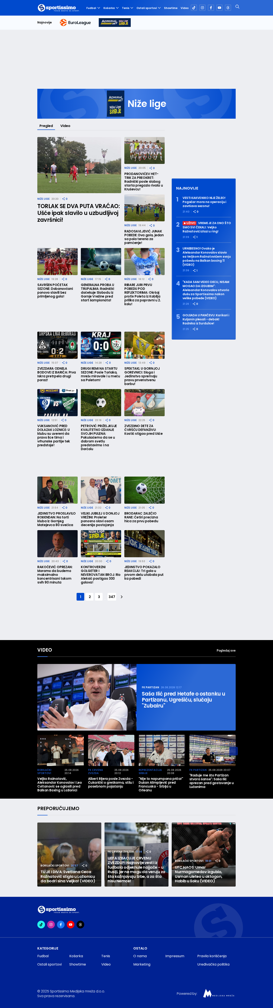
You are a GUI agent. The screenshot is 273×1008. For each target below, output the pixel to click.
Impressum (174, 956)
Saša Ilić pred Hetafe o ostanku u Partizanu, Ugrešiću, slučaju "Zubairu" (183, 700)
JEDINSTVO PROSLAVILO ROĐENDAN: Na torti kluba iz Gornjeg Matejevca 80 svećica (56, 519)
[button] (233, 751)
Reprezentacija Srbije (150, 771)
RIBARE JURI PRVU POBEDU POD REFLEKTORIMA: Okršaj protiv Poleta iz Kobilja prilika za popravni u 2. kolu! (142, 294)
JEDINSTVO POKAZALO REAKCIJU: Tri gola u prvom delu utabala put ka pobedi (144, 573)
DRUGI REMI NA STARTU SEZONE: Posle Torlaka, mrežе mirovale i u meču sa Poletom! (100, 374)
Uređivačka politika (213, 964)
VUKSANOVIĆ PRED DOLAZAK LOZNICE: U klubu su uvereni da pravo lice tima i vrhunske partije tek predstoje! (53, 435)
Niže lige (43, 198)
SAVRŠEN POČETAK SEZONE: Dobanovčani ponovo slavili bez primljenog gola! (55, 290)
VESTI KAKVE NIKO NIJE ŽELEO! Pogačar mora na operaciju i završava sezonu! (204, 202)
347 (112, 596)
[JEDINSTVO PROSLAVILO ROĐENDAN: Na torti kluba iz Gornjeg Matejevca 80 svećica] (57, 490)
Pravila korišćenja (212, 956)
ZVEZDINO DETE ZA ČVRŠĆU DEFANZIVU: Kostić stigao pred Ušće (143, 430)
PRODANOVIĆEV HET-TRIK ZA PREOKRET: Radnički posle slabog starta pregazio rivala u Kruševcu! (143, 181)
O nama (140, 956)
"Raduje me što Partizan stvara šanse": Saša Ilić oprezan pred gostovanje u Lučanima (211, 781)
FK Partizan (150, 687)
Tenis (125, 8)
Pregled (46, 125)
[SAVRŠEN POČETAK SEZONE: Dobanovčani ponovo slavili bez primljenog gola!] (57, 261)
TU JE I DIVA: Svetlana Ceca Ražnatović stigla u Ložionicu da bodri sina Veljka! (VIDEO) (68, 876)
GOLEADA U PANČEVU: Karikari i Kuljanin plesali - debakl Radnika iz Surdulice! (206, 319)
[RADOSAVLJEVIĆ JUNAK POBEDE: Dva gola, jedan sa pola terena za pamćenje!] (144, 208)
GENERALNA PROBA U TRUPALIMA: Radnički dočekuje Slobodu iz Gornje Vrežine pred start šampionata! (97, 292)
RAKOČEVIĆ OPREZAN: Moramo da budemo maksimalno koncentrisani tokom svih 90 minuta (55, 574)
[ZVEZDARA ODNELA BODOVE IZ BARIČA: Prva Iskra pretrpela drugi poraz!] (57, 345)
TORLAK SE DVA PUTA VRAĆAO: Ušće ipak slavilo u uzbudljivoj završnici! (78, 213)
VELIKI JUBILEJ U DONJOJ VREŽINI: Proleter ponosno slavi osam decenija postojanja (100, 519)
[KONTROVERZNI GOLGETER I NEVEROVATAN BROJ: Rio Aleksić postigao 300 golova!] (101, 543)
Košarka (109, 8)
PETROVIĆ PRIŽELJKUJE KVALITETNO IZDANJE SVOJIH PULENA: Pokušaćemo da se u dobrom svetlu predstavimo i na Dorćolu (99, 437)
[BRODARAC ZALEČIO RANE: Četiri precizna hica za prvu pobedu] (144, 490)
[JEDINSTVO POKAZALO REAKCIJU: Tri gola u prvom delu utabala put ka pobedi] (144, 543)
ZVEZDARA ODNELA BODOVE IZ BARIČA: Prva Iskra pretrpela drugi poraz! (56, 374)
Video (185, 8)
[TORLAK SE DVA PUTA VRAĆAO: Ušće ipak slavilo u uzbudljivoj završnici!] (79, 165)
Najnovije (44, 22)
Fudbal (91, 8)
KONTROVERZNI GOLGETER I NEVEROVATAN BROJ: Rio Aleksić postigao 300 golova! (100, 574)
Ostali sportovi (146, 8)
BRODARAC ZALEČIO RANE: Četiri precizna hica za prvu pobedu (141, 517)
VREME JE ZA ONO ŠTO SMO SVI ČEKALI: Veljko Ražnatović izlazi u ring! (207, 227)
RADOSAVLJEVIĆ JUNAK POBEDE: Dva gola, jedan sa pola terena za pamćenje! (144, 237)
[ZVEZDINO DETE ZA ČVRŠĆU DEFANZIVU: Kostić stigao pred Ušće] (144, 402)
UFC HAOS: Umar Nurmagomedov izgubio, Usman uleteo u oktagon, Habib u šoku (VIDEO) (198, 874)
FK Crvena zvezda (95, 771)
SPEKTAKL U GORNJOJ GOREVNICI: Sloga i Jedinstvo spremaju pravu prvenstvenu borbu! (142, 376)
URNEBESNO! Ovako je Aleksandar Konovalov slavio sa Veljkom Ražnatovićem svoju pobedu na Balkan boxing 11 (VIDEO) (207, 257)
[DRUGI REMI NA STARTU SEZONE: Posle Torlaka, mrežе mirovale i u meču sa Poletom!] (101, 345)
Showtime (170, 8)
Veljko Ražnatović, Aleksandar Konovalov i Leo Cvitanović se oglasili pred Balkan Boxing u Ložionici (59, 784)
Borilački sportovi (44, 771)
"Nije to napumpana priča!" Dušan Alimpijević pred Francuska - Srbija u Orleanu (161, 784)
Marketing (141, 964)
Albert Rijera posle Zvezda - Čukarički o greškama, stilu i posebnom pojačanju (111, 782)
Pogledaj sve (226, 650)
